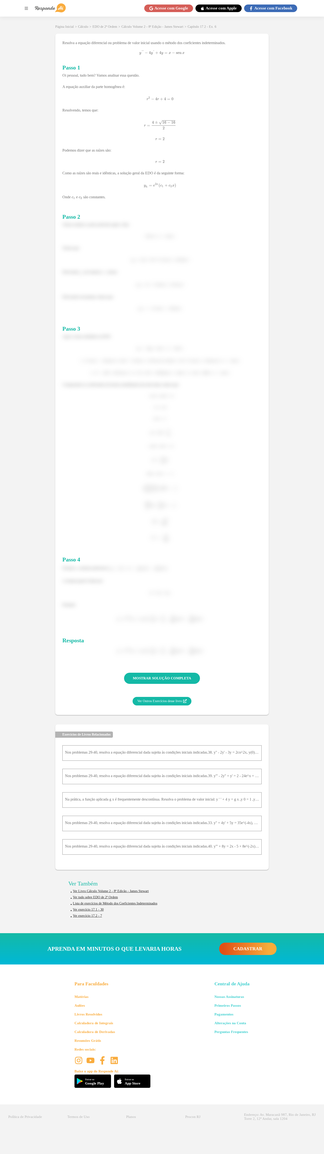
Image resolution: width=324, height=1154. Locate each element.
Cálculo (83, 26)
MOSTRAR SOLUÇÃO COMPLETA (162, 678)
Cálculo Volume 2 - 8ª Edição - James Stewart (152, 26)
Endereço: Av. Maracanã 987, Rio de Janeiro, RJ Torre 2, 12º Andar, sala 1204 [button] (280, 1117)
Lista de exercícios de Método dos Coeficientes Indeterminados (115, 903)
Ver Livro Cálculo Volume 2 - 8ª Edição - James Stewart (111, 891)
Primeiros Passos (227, 1005)
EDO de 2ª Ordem (105, 26)
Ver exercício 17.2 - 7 (87, 916)
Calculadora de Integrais (93, 1023)
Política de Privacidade (25, 1117)
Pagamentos (223, 1014)
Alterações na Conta (230, 1023)
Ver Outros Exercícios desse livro (159, 701)
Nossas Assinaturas (229, 997)
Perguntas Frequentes (231, 1032)
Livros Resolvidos (88, 1014)
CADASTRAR (247, 948)
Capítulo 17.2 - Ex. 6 (202, 26)
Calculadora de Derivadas (94, 1032)
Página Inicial (64, 26)
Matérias (81, 997)
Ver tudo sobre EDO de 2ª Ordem (95, 897)
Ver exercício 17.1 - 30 (88, 909)
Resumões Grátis (87, 1041)
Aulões (79, 1005)
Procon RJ (192, 1117)
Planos (131, 1117)
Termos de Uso (78, 1117)
